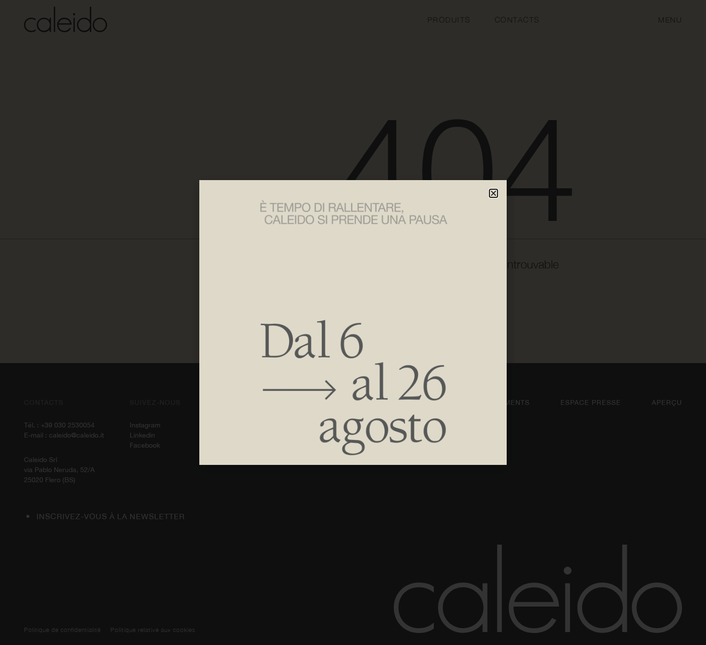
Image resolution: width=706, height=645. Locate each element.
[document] (353, 322)
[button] (493, 193)
